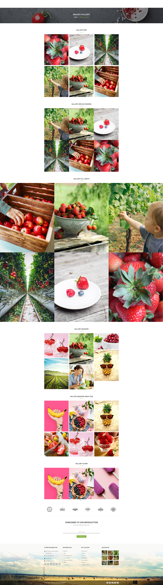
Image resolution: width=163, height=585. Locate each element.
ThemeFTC (63, 582)
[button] (81, 536)
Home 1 (76, 17)
